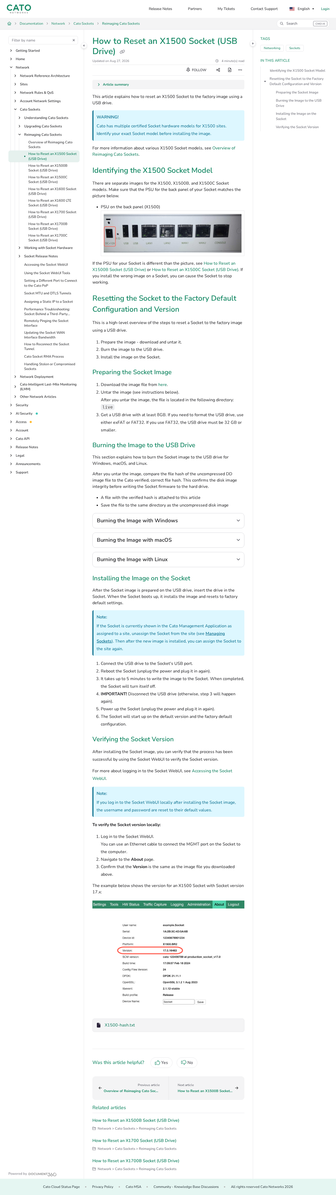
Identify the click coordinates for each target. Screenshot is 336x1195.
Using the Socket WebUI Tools (47, 273)
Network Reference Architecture (45, 76)
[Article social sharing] (218, 70)
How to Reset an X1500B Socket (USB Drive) (47, 168)
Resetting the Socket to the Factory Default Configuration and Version (297, 81)
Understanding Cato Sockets (46, 118)
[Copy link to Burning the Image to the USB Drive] (204, 445)
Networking (272, 48)
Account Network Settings (40, 101)
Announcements (28, 464)
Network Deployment (37, 376)
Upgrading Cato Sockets (43, 126)
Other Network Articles (38, 396)
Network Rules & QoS (37, 92)
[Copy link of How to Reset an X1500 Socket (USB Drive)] (122, 52)
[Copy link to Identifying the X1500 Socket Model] (221, 171)
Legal (20, 455)
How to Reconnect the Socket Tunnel (46, 346)
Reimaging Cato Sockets (121, 23)
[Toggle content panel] (253, 43)
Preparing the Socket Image (297, 92)
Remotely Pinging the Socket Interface (46, 323)
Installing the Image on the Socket (296, 116)
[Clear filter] (74, 40)
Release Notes (27, 447)
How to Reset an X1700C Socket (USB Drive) (47, 238)
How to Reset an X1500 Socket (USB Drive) (52, 156)
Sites (24, 84)
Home (20, 59)
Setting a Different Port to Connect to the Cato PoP (50, 283)
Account (22, 430)
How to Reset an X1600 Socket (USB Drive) (52, 191)
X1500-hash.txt (120, 1025)
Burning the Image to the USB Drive (299, 103)
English (303, 8)
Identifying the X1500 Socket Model (297, 70)
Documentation (31, 23)
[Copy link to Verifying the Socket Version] (182, 739)
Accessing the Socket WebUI (46, 265)
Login (325, 9)
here (162, 385)
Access (21, 422)
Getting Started (28, 50)
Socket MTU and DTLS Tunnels (47, 293)
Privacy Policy (102, 1186)
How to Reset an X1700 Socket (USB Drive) (52, 215)
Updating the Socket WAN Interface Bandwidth (44, 335)
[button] (303, 23)
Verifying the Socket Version (297, 127)
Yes (164, 1063)
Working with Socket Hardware (48, 248)
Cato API (22, 438)
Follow (198, 70)
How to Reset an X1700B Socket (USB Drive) (47, 226)
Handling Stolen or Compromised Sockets (49, 367)
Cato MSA (133, 1186)
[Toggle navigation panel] (84, 45)
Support (22, 472)
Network (58, 23)
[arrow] (265, 81)
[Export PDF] (229, 70)
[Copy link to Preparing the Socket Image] (180, 372)
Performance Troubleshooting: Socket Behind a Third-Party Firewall (47, 311)
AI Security (24, 413)
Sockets (294, 48)
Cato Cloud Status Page (61, 1186)
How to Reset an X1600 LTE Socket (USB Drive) (49, 203)
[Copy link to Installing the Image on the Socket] (199, 579)
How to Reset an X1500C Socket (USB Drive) (47, 180)
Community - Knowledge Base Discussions (186, 1186)
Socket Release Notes (41, 256)
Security (22, 405)
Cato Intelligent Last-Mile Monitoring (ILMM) (48, 387)
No (190, 1063)
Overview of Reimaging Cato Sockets (50, 144)
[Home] (19, 9)
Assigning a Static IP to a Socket (48, 301)
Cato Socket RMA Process (44, 356)
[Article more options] (240, 70)
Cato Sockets (84, 23)
